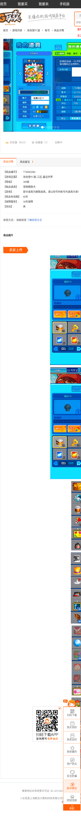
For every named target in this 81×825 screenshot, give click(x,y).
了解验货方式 (34, 220)
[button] (10, 85)
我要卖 (44, 4)
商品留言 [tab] (26, 161)
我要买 (23, 4)
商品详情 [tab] (8, 161)
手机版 (65, 4)
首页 (3, 4)
